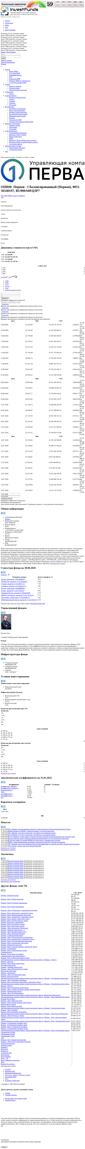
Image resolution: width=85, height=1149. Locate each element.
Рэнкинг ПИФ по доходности (19, 81)
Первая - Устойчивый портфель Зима (14, 1025)
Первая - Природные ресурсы (11, 945)
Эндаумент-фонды (15, 144)
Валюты (12, 118)
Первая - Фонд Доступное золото (12, 926)
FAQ (6, 1079)
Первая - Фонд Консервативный (12, 907)
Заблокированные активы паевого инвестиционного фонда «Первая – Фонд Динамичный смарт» (35, 1021)
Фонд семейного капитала (10, 1060)
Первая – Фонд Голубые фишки (12, 993)
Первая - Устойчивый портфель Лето (14, 1023)
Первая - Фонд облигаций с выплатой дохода (17, 913)
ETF (6, 28)
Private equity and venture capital (16, 1098)
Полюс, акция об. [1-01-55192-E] (12, 591)
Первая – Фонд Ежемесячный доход (13, 932)
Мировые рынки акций (17, 116)
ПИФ (7, 25)
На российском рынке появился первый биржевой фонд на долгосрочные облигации (38, 838)
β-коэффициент (7, 796)
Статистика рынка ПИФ (17, 82)
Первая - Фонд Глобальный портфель (14, 1027)
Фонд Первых (6, 1056)
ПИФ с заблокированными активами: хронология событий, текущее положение (36, 842)
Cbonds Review (10, 1100)
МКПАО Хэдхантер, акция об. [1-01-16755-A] (17, 595)
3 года (7, 286)
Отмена (3, 64)
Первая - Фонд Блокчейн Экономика (14, 1012)
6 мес (7, 283)
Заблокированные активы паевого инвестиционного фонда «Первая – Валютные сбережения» (34, 1014)
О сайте (7, 1069)
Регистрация (11, 52)
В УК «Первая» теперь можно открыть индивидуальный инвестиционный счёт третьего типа (41, 837)
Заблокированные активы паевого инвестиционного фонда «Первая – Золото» (29, 960)
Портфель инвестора (12, 1080)
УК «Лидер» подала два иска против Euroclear (24, 846)
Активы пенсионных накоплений (21, 122)
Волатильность (7, 790)
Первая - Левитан (7, 961)
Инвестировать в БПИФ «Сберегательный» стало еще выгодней (31, 831)
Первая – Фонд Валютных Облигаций (14, 928)
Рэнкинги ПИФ (14, 79)
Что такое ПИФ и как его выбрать (13, 196)
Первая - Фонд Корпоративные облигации (16, 915)
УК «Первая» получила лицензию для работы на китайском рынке (32, 833)
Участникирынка (11, 131)
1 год (7, 284)
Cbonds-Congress (11, 1095)
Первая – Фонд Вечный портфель (13, 934)
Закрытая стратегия (8, 1043)
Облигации (9, 23)
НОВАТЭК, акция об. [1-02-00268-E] (14, 581)
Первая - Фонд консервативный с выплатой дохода (19, 947)
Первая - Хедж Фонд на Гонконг (12, 954)
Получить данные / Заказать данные (17, 1075)
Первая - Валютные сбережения (12, 922)
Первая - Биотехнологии (9, 976)
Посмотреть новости (8, 850)
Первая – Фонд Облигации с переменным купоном (19, 910)
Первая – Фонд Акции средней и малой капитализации (20, 989)
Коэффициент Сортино (9, 788)
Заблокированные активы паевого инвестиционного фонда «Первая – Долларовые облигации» (35, 978)
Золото (11, 99)
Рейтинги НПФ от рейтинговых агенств (23, 142)
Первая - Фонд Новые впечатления (13, 1040)
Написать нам (10, 1071)
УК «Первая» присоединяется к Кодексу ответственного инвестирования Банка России (39, 829)
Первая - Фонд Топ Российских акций (14, 921)
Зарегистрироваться (8, 62)
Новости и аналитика (12, 123)
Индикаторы (9, 107)
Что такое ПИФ (14, 73)
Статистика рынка (15, 150)
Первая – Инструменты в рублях (12, 1015)
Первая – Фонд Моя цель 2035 (11, 1001)
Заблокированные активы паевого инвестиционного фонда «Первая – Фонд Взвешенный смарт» (35, 997)
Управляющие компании (18, 133)
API (6, 151)
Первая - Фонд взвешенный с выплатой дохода (17, 939)
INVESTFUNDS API (37, 603)
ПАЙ (3, 277)
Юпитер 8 (4, 1049)
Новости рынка (14, 125)
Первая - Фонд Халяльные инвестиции (15, 988)
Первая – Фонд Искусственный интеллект (16, 1042)
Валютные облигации (8, 971)
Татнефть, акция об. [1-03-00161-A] (13, 586)
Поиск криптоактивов (17, 110)
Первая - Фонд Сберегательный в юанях (15, 958)
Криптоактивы (10, 30)
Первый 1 (4, 1047)
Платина (12, 103)
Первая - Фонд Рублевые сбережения (14, 903)
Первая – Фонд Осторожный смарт (13, 975)
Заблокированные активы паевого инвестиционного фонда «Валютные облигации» (31, 995)
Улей (2, 1062)
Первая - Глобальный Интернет (12, 935)
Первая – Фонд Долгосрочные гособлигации (17, 937)
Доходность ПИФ (15, 120)
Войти (3, 52)
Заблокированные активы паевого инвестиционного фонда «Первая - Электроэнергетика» (33, 1008)
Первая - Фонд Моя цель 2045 (11, 1006)
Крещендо (4, 1051)
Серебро (12, 101)
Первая (7, 519)
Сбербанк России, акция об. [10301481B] (15, 593)
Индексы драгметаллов (17, 97)
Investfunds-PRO (10, 1077)
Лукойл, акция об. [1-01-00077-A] (13, 584)
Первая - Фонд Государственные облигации (16, 941)
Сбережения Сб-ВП (8, 1034)
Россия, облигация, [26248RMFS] (13, 588)
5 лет (6, 288)
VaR (3, 792)
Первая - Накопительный (10, 895)
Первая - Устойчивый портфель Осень (14, 1029)
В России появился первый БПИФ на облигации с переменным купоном (34, 840)
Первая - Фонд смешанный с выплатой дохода (17, 917)
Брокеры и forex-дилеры (17, 135)
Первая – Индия (6, 986)
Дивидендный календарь (18, 90)
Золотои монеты (11, 96)
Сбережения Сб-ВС (8, 1036)
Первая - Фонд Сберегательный (12, 899)
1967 (2, 1038)
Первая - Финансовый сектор (11, 991)
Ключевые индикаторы (17, 109)
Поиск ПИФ (13, 71)
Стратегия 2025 (6, 1053)
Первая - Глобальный (8, 948)
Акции (7, 21)
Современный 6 (6, 952)
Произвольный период (13, 290)
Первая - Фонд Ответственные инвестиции (16, 1002)
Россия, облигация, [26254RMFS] (13, 579)
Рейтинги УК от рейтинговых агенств (22, 140)
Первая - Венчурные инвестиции (12, 963)
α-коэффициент (7, 794)
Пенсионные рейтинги (17, 148)
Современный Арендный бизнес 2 (13, 956)
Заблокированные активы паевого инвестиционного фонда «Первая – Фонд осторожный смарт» (35, 1030)
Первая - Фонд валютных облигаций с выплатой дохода (21, 982)
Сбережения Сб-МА (8, 1032)
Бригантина (5, 1055)
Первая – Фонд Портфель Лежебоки (13, 980)
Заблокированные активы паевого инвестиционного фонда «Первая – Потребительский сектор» (35, 984)
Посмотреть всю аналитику (10, 881)
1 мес (7, 281)
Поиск (11, 94)
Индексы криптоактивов (18, 112)
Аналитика (13, 127)
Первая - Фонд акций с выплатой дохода (15, 919)
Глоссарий (12, 129)
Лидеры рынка (14, 88)
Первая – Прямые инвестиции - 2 (12, 930)
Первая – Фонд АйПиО (9, 1010)
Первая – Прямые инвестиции (11, 967)
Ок (2, 1126)
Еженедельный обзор (15, 861)
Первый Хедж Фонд (8, 999)
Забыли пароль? (6, 60)
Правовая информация (13, 1073)
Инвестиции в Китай (8, 1004)
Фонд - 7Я (4, 1058)
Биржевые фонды (15, 75)
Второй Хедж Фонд (8, 1064)
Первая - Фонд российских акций (13, 924)
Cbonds (7, 1093)
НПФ (11, 138)
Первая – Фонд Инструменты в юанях (14, 969)
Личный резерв (6, 1045)
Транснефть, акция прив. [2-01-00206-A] (15, 597)
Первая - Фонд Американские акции (14, 950)
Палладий (12, 105)
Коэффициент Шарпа (9, 786)
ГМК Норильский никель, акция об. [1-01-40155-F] (19, 600)
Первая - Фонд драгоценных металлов (14, 943)
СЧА (10, 277)
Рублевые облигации (8, 965)
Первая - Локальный (8, 973)
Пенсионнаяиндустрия (13, 146)
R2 (2, 797)
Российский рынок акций (18, 114)
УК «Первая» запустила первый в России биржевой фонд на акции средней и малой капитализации (44, 844)
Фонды (7, 69)
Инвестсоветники (15, 136)
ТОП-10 (4, 575)
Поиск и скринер (15, 86)
